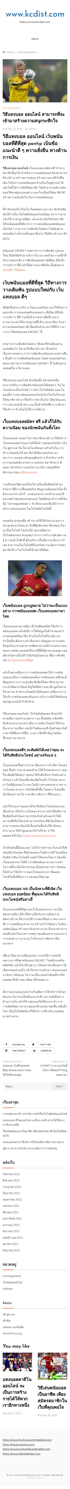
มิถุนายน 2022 (11, 1193)
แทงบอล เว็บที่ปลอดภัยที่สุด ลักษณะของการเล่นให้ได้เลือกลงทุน (17, 1070)
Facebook (19, 1044)
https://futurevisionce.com (18, 1444)
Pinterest (19, 1050)
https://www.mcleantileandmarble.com (26, 1449)
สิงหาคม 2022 (11, 1180)
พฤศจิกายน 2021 (13, 1237)
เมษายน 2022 (11, 1205)
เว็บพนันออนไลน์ (12, 1282)
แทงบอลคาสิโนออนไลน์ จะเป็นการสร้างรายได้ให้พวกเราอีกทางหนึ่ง (17, 1393)
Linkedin (46, 1050)
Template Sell (34, 1477)
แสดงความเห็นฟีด (13, 1327)
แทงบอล (8, 1288)
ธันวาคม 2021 (11, 1231)
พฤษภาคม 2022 (12, 1199)
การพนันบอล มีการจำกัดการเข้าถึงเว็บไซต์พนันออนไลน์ (35, 1113)
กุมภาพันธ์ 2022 (12, 1218)
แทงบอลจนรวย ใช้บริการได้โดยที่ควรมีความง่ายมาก (33, 1142)
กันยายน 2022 (11, 1174)
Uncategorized (11, 108)
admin (32, 128)
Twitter (45, 1044)
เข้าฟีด (7, 1320)
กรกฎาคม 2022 (12, 1187)
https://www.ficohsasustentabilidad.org (27, 1440)
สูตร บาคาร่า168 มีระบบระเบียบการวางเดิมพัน (30, 1148)
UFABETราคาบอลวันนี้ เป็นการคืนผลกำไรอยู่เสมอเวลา (53, 1070)
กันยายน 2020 (11, 1250)
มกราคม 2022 (11, 1225)
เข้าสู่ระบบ (9, 1314)
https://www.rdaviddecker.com (21, 1453)
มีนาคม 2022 (10, 1212)
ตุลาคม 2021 (10, 1244)
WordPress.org (12, 1333)
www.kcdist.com (35, 14)
